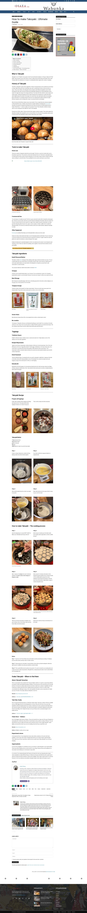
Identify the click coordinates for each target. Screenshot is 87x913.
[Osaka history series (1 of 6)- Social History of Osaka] (37, 899)
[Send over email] (13, 55)
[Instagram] (66, 1)
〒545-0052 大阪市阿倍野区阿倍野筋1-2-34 (24, 696)
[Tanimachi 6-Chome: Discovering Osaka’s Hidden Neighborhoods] (18, 822)
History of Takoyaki (16, 61)
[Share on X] (18, 55)
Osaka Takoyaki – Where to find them (19, 69)
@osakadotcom (50, 871)
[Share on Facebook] (16, 55)
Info (14, 11)
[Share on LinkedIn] (24, 55)
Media (61, 11)
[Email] (29, 781)
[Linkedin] (68, 1)
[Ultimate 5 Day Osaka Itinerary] (37, 904)
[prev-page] (12, 831)
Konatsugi (14, 232)
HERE (36, 267)
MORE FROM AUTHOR (25, 815)
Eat (29, 11)
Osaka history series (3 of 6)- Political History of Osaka (43, 796)
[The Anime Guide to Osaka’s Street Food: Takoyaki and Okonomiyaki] (32, 822)
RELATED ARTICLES (16, 815)
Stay (33, 11)
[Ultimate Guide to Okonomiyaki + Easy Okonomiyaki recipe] (37, 893)
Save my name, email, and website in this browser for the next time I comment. (28, 859)
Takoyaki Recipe (16, 66)
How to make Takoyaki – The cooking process (21, 68)
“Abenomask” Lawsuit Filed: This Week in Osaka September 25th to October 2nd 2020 (21, 796)
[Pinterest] (70, 1)
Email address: (59, 23)
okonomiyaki (47, 103)
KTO (65, 11)
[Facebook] (64, 1)
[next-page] (14, 831)
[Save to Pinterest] (21, 55)
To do (24, 11)
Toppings (15, 65)
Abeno (16, 16)
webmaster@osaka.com (20, 895)
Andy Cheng (15, 24)
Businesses (50, 11)
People (45, 11)
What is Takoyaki (16, 60)
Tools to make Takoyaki (17, 62)
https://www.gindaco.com (21, 727)
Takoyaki (21, 16)
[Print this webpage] (26, 55)
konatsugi (14, 790)
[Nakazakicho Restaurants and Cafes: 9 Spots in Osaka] (46, 822)
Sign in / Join (21, 0)
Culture (39, 11)
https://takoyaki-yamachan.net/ (22, 693)
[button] (73, 11)
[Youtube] (74, 1)
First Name (58, 19)
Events (56, 11)
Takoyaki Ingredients (17, 64)
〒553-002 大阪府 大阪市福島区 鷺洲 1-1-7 (24, 713)
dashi (21, 259)
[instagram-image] (5, 878)
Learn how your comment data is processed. (35, 864)
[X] (72, 1)
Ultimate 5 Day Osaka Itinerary (46, 902)
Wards (18, 11)
